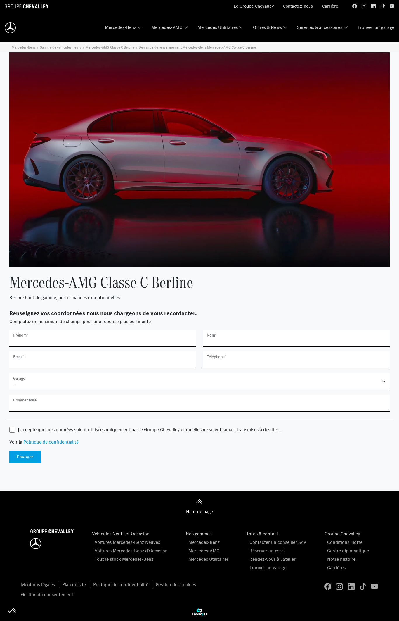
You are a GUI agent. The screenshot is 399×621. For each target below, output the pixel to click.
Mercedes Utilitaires (217, 27)
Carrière (330, 6)
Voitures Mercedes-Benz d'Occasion (131, 550)
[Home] (10, 27)
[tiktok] (382, 6)
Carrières (336, 567)
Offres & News (267, 27)
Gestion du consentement (47, 594)
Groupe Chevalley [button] (342, 534)
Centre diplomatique (348, 550)
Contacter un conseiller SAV (277, 542)
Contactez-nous (298, 6)
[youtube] (392, 6)
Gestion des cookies (176, 584)
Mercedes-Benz (120, 27)
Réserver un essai (267, 550)
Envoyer (25, 457)
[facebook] (354, 6)
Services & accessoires (319, 27)
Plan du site (74, 584)
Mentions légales (38, 584)
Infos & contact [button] (262, 534)
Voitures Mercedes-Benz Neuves (127, 542)
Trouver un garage (376, 27)
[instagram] (364, 6)
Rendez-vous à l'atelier (272, 559)
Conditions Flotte (344, 542)
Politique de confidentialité (51, 442)
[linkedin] (373, 6)
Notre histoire (341, 559)
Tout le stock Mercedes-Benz (124, 559)
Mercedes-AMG (166, 27)
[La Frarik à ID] (199, 612)
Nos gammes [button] (198, 534)
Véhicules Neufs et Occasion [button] (121, 534)
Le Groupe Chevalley (254, 6)
